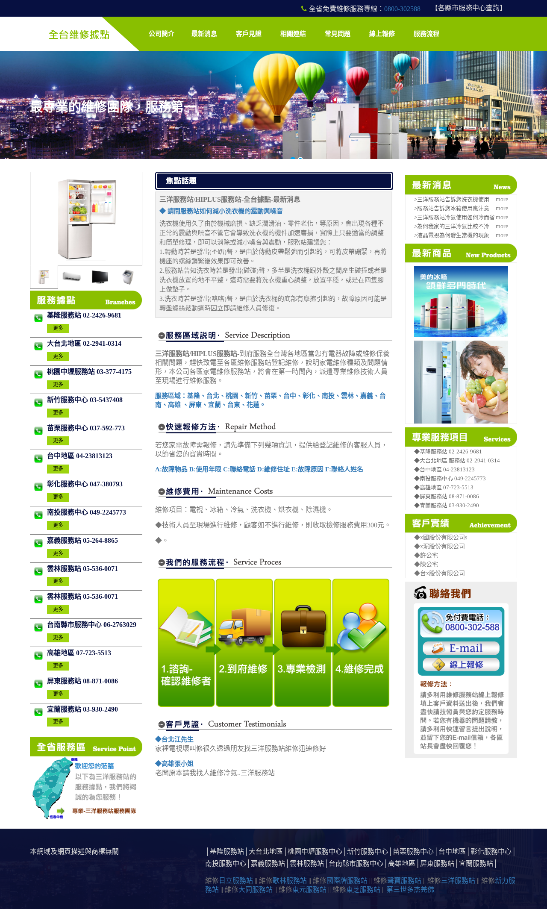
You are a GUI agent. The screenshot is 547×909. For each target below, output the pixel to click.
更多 (58, 328)
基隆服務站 (65, 315)
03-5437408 (106, 399)
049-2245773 (108, 512)
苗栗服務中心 (68, 428)
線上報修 (382, 33)
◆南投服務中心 (434, 478)
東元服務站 (309, 889)
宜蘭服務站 (65, 709)
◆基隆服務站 (431, 451)
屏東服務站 (65, 681)
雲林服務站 (65, 568)
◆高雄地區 (428, 487)
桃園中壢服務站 (72, 371)
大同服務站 (255, 889)
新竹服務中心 (68, 399)
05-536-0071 (100, 568)
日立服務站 (236, 880)
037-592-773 (107, 428)
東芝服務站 (363, 889)
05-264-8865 (100, 540)
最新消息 (204, 33)
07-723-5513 (93, 652)
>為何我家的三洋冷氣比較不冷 (451, 226)
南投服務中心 (68, 512)
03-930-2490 (100, 709)
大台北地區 (65, 343)
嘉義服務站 (65, 540)
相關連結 (293, 33)
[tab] (44, 277)
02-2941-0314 (102, 343)
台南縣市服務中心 (75, 624)
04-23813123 (94, 455)
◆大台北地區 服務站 (440, 460)
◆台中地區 (428, 469)
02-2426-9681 (102, 315)
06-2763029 (119, 624)
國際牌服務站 (347, 880)
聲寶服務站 (404, 880)
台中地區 (61, 455)
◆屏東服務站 (431, 496)
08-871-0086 (100, 681)
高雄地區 (61, 652)
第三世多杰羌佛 (410, 889)
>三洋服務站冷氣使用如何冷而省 (454, 217)
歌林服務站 (290, 880)
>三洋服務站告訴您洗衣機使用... (453, 199)
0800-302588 (402, 8)
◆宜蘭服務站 (431, 505)
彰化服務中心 (68, 484)
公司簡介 (161, 33)
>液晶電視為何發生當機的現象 (451, 235)
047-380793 (106, 484)
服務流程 (426, 33)
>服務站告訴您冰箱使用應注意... (453, 208)
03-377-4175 (114, 371)
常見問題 (337, 33)
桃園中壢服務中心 (315, 851)
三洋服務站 (458, 880)
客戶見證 (249, 33)
